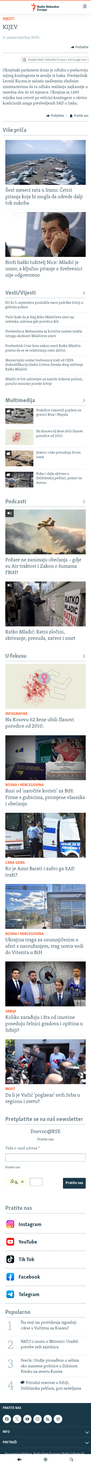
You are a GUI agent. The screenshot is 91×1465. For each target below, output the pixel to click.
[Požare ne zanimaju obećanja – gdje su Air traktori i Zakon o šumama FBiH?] (45, 531)
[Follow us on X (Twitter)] (17, 1419)
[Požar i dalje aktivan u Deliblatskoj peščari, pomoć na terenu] (19, 480)
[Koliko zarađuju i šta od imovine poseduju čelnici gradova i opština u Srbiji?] (45, 983)
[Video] (19, 1459)
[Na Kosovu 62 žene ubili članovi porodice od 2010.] (19, 437)
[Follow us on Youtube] (27, 1419)
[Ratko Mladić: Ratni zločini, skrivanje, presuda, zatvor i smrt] (45, 603)
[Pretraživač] (71, 1459)
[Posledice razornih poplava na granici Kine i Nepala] (19, 416)
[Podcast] (45, 1459)
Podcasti (15, 502)
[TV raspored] (58, 1419)
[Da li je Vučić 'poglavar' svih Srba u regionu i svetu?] (45, 1061)
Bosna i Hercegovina (24, 785)
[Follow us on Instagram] (37, 1419)
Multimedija (20, 401)
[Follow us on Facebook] (7, 1419)
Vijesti (8, 19)
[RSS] (48, 1419)
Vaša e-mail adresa (22, 1148)
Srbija (10, 1012)
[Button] (80, 47)
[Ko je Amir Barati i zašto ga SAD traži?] (45, 835)
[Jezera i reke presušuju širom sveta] (19, 458)
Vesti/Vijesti (20, 293)
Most (10, 1089)
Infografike (16, 714)
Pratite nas (74, 1183)
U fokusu (16, 656)
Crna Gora (15, 863)
